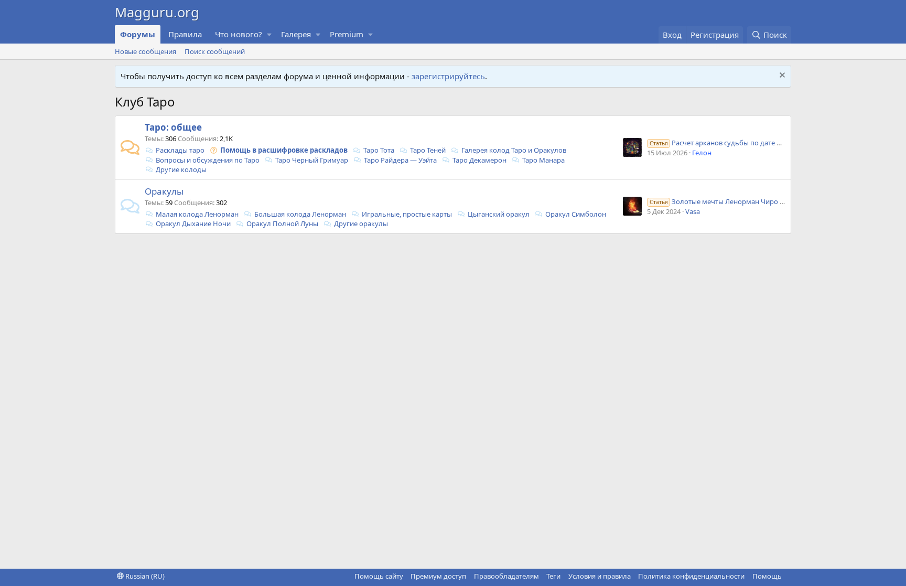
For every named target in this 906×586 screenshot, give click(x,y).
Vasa (692, 211)
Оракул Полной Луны (282, 223)
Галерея (296, 34)
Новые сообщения (145, 51)
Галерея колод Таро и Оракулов (513, 150)
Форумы (137, 34)
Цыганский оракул (499, 214)
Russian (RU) (144, 576)
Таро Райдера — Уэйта (400, 160)
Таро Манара (543, 160)
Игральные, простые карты (407, 214)
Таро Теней (428, 150)
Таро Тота (378, 150)
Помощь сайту (378, 576)
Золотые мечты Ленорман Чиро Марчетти (731, 201)
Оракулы (164, 191)
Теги (553, 576)
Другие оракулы (361, 223)
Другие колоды (181, 169)
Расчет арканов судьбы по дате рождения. (731, 142)
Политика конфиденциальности (691, 576)
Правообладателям (506, 576)
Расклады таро (180, 150)
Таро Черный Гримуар (311, 160)
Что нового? (238, 34)
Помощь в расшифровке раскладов (284, 150)
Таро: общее (173, 127)
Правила (185, 34)
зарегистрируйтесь (448, 76)
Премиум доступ (438, 576)
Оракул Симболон (575, 214)
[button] (269, 34)
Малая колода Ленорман (197, 214)
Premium (346, 34)
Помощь (767, 576)
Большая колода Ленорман (300, 214)
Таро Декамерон (479, 160)
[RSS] (789, 576)
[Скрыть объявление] (780, 76)
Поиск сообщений (215, 51)
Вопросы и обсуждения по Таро (208, 160)
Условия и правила (599, 576)
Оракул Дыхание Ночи (193, 223)
